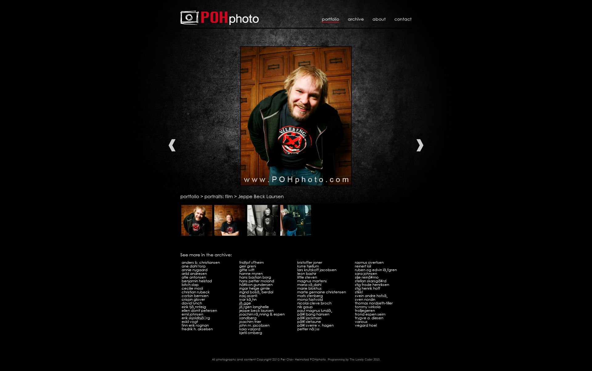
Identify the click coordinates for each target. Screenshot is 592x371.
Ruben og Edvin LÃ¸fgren (376, 269)
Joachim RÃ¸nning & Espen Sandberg (262, 316)
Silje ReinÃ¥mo (367, 277)
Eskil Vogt (190, 321)
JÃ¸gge (245, 303)
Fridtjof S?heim (251, 262)
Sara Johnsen (366, 273)
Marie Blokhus (309, 288)
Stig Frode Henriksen (372, 284)
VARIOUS (361, 321)
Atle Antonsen (194, 277)
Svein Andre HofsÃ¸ (371, 295)
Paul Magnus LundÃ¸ (314, 310)
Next (420, 145)
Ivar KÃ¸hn (248, 299)
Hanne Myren (251, 273)
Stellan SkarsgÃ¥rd (370, 280)
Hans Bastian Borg (255, 277)
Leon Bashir (306, 273)
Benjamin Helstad (197, 280)
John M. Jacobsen (254, 325)
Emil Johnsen (192, 314)
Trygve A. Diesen (369, 317)
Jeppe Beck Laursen (261, 196)
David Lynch (192, 303)
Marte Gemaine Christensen (321, 292)
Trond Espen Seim (370, 314)
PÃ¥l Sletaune (309, 321)
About (379, 19)
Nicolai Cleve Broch (314, 303)
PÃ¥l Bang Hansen (313, 314)
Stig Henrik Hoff (367, 288)
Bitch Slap (190, 284)
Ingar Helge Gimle (254, 288)
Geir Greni (247, 266)
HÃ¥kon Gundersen (256, 284)
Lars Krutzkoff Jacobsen (316, 269)
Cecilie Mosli (192, 288)
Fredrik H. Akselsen (197, 329)
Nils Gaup (305, 306)
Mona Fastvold (310, 299)
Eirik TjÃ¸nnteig (194, 306)
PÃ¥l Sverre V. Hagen (315, 325)
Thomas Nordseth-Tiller (374, 303)
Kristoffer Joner (309, 262)
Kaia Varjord (249, 329)
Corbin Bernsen (195, 295)
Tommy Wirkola (367, 306)
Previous (172, 145)
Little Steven (307, 277)
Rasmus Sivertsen (369, 262)
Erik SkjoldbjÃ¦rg (196, 317)
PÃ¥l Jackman (309, 317)
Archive (356, 19)
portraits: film (218, 196)
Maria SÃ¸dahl (309, 284)
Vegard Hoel (366, 325)
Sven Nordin (365, 299)
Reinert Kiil (363, 266)
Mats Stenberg (310, 295)
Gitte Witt (246, 269)
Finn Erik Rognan (195, 325)
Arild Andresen (194, 273)
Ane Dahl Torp (194, 266)
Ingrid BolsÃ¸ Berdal (256, 292)
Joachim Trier (250, 321)
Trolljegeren (365, 310)
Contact (403, 19)
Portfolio (330, 19)
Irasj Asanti (248, 295)
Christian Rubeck (196, 292)
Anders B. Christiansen (201, 262)
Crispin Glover (193, 299)
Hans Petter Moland (256, 280)
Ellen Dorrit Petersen (199, 310)
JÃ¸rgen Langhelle (254, 306)
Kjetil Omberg (250, 332)
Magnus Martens (312, 280)
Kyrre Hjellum (308, 266)
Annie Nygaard (195, 269)
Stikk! (359, 292)
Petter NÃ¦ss (308, 329)
